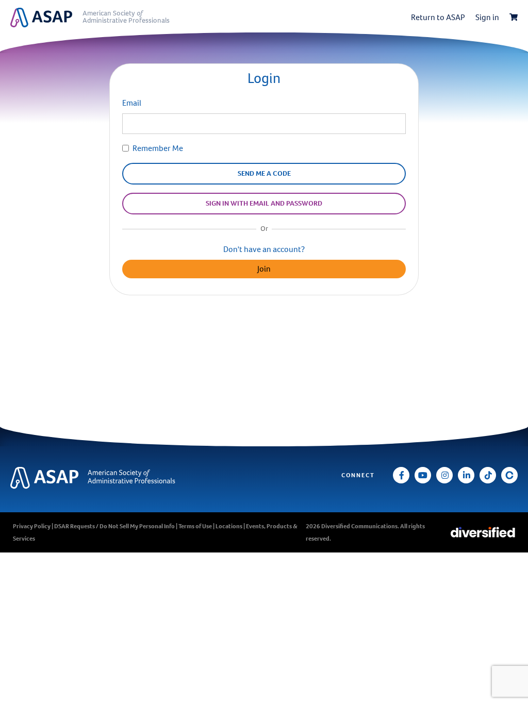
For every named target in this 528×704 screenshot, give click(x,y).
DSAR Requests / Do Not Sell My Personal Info (114, 526)
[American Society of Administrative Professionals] (46, 17)
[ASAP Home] (94, 478)
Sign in (487, 17)
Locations (229, 526)
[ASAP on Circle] (509, 475)
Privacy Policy (32, 526)
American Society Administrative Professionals (126, 16)
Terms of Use (195, 526)
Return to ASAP (438, 17)
